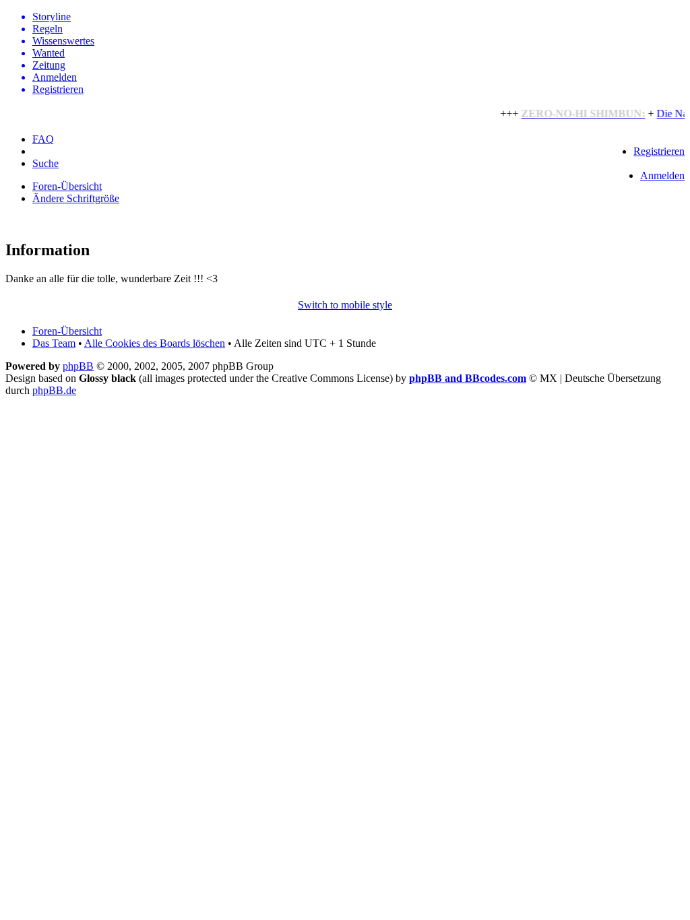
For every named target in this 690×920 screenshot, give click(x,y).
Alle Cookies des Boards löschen (154, 343)
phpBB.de (54, 390)
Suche (45, 163)
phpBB (78, 366)
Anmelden (662, 175)
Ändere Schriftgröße (75, 198)
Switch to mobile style (345, 304)
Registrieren (659, 151)
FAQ (43, 139)
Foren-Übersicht (67, 186)
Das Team (53, 343)
